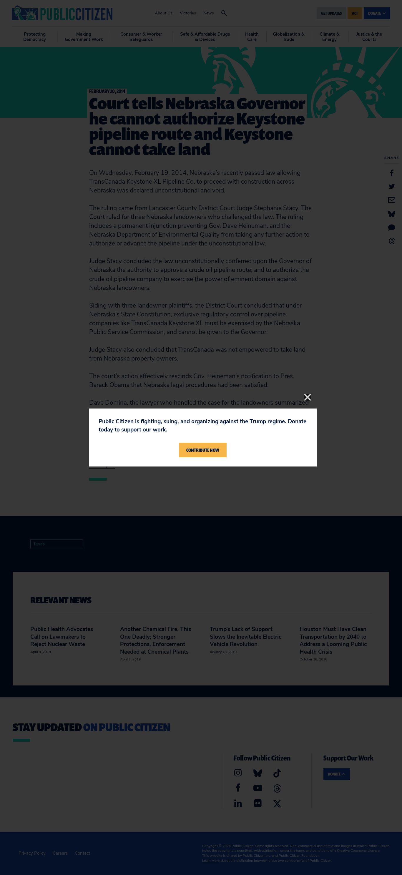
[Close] (307, 397)
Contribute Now (202, 450)
